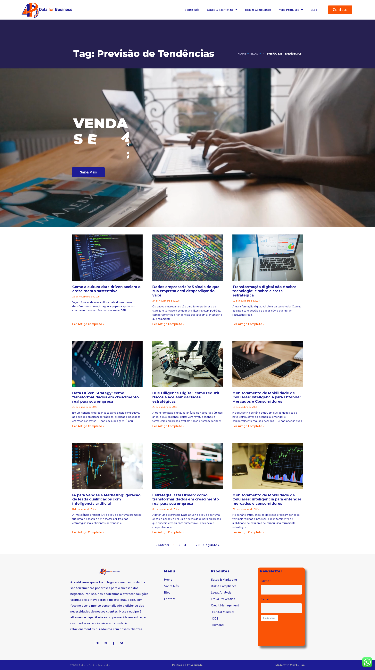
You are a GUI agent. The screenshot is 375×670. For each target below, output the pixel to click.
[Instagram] (105, 643)
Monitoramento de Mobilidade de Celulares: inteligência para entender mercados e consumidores (266, 499)
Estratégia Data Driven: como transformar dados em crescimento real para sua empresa (185, 499)
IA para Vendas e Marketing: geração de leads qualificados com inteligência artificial (106, 499)
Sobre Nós (192, 10)
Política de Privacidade (187, 665)
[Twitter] (122, 643)
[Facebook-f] (113, 643)
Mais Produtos (289, 10)
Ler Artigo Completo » (88, 324)
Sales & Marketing (220, 10)
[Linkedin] (97, 643)
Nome (265, 581)
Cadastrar (269, 618)
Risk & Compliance (258, 10)
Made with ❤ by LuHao (290, 665)
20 (198, 545)
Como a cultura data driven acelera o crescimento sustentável (106, 289)
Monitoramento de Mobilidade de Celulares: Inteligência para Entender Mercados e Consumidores (266, 397)
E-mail (265, 599)
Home (242, 54)
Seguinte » (211, 545)
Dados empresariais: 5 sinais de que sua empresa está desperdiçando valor (186, 291)
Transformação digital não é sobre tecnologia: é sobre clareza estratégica (264, 291)
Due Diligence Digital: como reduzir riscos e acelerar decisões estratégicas (186, 397)
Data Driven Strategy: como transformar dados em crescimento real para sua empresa (105, 397)
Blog (314, 10)
